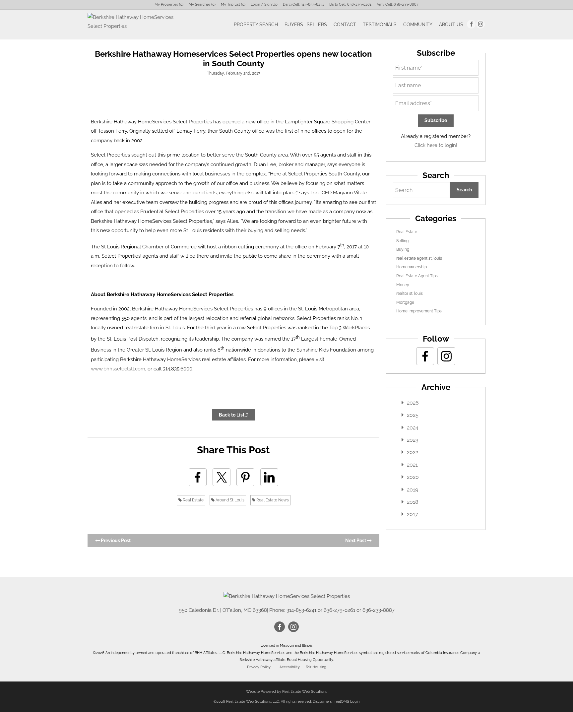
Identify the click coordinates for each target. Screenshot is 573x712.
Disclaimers (322, 701)
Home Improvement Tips (419, 311)
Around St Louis (229, 500)
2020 (413, 477)
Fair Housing (316, 667)
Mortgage (405, 302)
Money (402, 285)
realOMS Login (347, 701)
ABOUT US (451, 24)
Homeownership (411, 267)
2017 (412, 514)
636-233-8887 (406, 4)
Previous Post (115, 540)
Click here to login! (435, 145)
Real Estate (193, 500)
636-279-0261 (359, 4)
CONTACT (345, 24)
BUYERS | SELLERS (306, 24)
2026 (413, 403)
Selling (402, 240)
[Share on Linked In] (269, 477)
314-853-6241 (312, 4)
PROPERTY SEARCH (256, 24)
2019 (412, 489)
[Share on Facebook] (198, 477)
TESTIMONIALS (380, 24)
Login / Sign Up (264, 4)
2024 (412, 427)
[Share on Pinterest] (245, 477)
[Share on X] (221, 477)
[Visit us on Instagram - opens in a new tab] (480, 24)
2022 (412, 452)
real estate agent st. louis (419, 258)
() (169, 4)
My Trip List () (233, 4)
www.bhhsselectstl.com (118, 369)
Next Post (356, 540)
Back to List (232, 415)
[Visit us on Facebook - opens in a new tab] (471, 24)
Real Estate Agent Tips (417, 276)
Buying (402, 249)
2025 (412, 415)
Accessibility (290, 667)
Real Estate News (272, 500)
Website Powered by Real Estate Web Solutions (286, 691)
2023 (412, 440)
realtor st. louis (409, 293)
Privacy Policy (259, 667)
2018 (412, 502)
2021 (412, 465)
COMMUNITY (417, 24)
